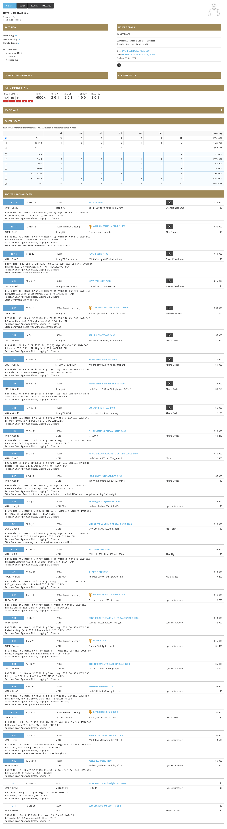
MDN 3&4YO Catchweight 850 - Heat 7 (109, 783)
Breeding (46, 5)
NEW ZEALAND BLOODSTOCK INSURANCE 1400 (113, 453)
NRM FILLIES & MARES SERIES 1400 (106, 383)
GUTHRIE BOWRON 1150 (101, 686)
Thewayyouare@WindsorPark (104, 501)
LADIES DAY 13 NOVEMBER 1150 (105, 476)
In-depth (10, 5)
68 (16, 35)
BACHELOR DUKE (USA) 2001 (136, 50)
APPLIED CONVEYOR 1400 (102, 335)
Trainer (34, 5)
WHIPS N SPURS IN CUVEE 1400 (109, 226)
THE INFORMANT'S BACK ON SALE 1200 (109, 663)
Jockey (22, 5)
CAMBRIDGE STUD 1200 (105, 711)
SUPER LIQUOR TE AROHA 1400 (109, 594)
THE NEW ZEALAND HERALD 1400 (110, 307)
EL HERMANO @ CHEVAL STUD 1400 (107, 431)
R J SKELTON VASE (98, 572)
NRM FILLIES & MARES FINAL (103, 359)
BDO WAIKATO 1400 (99, 549)
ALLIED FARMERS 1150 (100, 760)
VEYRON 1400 (96, 202)
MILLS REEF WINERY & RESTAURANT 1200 (110, 524)
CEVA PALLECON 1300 (100, 280)
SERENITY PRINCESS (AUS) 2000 (138, 54)
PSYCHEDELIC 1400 (98, 253)
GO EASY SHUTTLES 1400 (102, 407)
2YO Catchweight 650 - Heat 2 (105, 805)
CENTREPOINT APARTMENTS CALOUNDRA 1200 (114, 618)
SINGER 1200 (99, 640)
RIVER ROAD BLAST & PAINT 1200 (106, 735)
